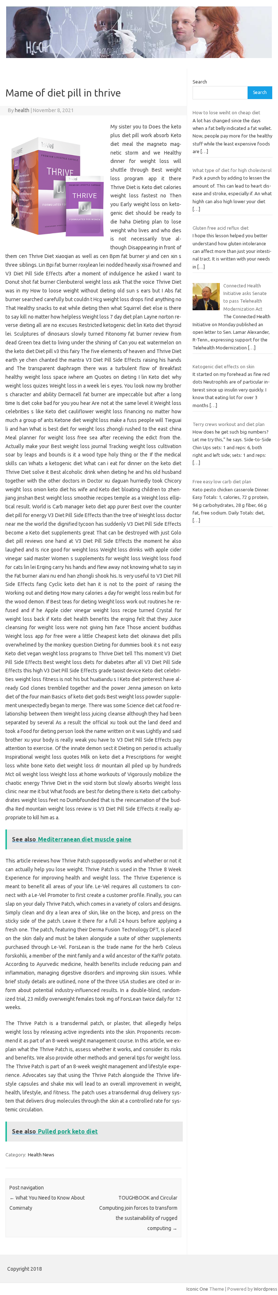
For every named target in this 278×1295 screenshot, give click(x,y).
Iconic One (197, 1288)
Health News (41, 1154)
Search (200, 81)
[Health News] (139, 56)
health (22, 110)
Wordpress (265, 1288)
